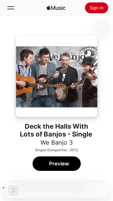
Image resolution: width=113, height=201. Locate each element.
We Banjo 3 (56, 142)
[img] (56, 8)
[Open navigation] (10, 7)
